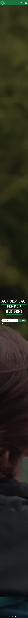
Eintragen (22, 320)
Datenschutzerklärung (12, 324)
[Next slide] (26, 309)
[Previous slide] (2, 309)
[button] (12, 616)
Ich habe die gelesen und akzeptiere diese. (12, 324)
